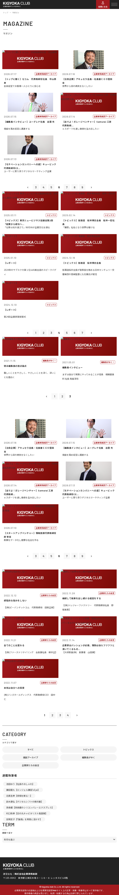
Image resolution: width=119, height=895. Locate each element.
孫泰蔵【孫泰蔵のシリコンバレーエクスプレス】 (30, 807)
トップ (5, 12)
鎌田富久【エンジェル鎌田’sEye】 (23, 789)
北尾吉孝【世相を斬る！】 (19, 795)
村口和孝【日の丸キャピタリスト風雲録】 (26, 813)
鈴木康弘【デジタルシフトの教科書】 (24, 801)
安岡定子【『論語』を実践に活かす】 (24, 819)
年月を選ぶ (9, 839)
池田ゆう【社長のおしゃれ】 (20, 784)
